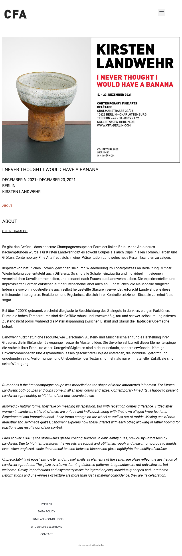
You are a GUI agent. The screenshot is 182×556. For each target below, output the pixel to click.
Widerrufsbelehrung (47, 526)
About (7, 205)
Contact (46, 534)
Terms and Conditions (46, 519)
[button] (161, 12)
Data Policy (46, 511)
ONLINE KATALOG (15, 231)
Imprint (46, 504)
